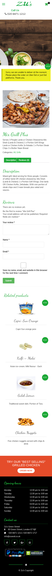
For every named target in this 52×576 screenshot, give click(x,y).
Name (6, 240)
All (14, 152)
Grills (19, 152)
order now (26, 470)
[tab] (11, 160)
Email (6, 251)
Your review (9, 222)
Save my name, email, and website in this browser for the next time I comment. (25, 271)
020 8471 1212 (16, 13)
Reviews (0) (24, 160)
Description (11, 160)
